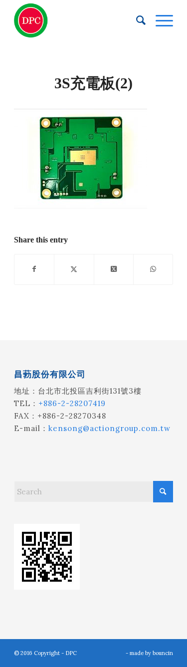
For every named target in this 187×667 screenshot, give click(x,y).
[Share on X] (73, 269)
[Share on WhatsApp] (153, 269)
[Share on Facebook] (34, 269)
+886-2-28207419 (72, 403)
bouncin (163, 653)
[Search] (136, 20)
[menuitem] (136, 20)
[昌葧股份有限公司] (77, 20)
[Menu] (159, 20)
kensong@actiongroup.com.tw (109, 428)
